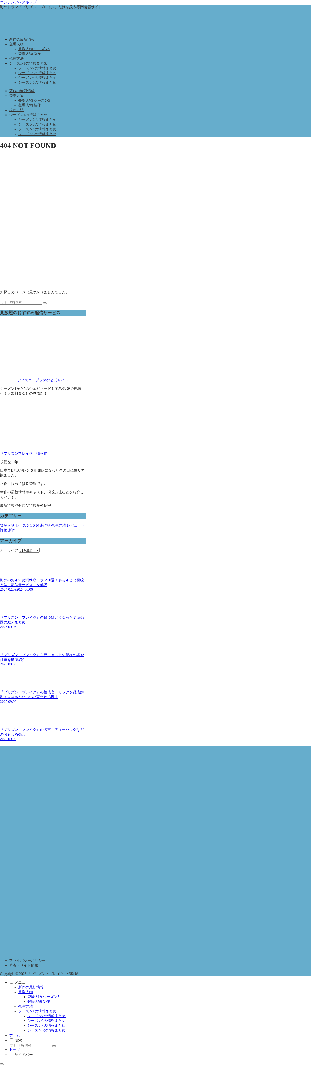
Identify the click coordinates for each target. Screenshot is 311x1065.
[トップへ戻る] (2, 1064)
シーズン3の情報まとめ (46, 1021)
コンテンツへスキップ (18, 2)
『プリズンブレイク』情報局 (23, 453)
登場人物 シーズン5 (43, 997)
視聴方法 (25, 1006)
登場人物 (25, 992)
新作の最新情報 (31, 987)
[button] (45, 303)
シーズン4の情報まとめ (46, 1025)
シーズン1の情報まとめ (37, 1011)
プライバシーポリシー (27, 960)
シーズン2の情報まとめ (46, 1016)
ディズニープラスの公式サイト (42, 380)
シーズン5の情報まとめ (46, 1030)
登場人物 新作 (38, 1001)
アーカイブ (9, 550)
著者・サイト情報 (23, 965)
